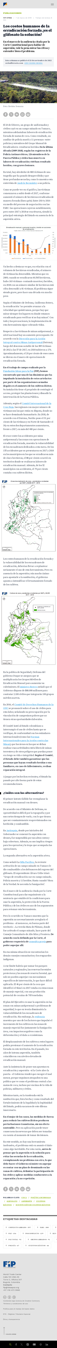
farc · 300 (43, 1227)
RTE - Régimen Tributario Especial (16, 1314)
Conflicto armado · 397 (18, 1227)
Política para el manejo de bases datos (18, 1309)
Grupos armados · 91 (39, 1239)
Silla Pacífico (27, 862)
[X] (22, 1344)
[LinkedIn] (47, 1344)
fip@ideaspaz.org (11, 1287)
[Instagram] (28, 1344)
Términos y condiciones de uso (15, 1304)
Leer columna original (33, 63)
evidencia (40, 1016)
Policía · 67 (12, 1245)
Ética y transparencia (11, 1319)
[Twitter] (11, 114)
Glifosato (12, 1201)
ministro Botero (29, 686)
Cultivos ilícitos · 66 (37, 1245)
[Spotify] (41, 1344)
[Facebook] (16, 1344)
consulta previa (37, 941)
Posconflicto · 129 (32, 1233)
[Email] (28, 114)
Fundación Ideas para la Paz (18, 371)
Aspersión (26, 1201)
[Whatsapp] (22, 114)
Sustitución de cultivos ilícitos (33, 1205)
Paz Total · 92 (13, 1239)
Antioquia (11, 830)
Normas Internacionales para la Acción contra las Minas (25, 740)
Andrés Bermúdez (27, 183)
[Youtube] (35, 1344)
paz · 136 (10, 1233)
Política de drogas (41, 1197)
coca (24, 1197)
